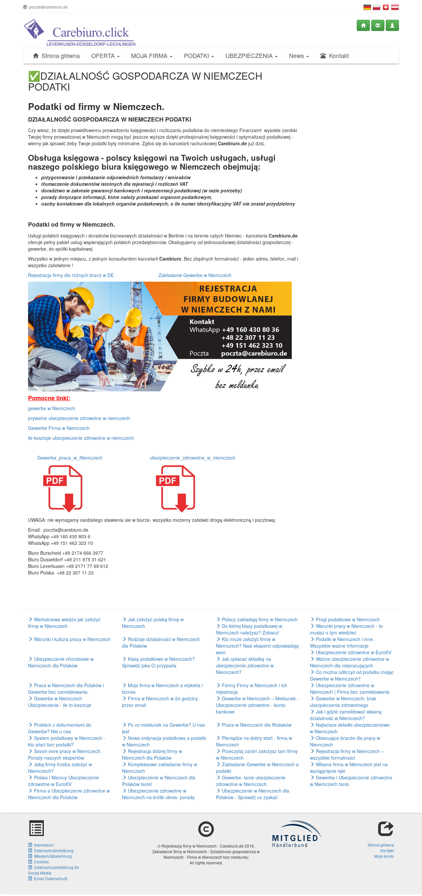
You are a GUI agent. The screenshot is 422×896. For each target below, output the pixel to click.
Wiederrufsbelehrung (52, 856)
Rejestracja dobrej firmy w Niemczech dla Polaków (152, 754)
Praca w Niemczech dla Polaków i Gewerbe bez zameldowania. (66, 688)
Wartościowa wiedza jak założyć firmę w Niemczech (64, 622)
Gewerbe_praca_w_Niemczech (70, 457)
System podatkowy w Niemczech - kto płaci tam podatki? (66, 741)
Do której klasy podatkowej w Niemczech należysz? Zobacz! (249, 629)
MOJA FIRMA (150, 55)
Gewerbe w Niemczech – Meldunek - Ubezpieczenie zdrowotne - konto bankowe (257, 705)
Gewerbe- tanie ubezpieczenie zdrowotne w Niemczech (251, 780)
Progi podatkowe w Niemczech (347, 619)
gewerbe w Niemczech (51, 408)
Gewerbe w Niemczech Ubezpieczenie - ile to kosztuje (59, 701)
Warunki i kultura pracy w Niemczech (71, 639)
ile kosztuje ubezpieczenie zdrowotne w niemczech (81, 437)
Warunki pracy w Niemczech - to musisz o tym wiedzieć (346, 629)
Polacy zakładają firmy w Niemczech (259, 619)
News (297, 55)
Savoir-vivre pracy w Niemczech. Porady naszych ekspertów (65, 754)
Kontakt (337, 55)
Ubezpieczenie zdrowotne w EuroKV (353, 652)
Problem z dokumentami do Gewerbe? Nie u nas (59, 728)
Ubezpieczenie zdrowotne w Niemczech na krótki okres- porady (158, 793)
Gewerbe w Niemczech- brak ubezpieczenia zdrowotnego (343, 701)
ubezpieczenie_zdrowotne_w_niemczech (192, 457)
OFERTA (103, 55)
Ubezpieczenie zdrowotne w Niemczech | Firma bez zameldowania (349, 688)
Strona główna (59, 55)
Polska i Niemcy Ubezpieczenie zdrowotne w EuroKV (63, 780)
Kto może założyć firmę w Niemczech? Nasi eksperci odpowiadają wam (257, 646)
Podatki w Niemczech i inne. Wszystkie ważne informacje (342, 642)
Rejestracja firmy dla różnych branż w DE (71, 275)
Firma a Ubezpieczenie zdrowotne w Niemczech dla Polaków (69, 793)
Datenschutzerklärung (53, 850)
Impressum (43, 845)
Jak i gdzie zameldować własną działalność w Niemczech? (345, 714)
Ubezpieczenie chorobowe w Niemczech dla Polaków (61, 662)
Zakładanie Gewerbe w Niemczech (194, 275)
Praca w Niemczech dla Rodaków (256, 724)
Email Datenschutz (50, 878)
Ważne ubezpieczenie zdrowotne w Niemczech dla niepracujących (349, 662)
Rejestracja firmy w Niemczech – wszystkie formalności (347, 754)
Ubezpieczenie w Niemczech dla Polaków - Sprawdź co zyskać (252, 793)
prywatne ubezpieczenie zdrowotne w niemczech (79, 418)
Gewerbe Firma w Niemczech (59, 428)
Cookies (40, 861)
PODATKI (197, 55)
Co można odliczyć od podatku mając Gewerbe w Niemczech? (352, 675)
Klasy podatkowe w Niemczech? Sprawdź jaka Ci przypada (158, 662)
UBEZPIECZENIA (250, 55)
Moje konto (384, 856)
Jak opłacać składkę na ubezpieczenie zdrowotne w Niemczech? (245, 665)
